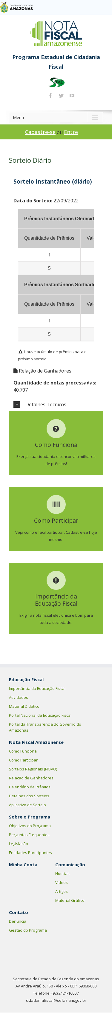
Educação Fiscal (26, 679)
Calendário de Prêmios (29, 787)
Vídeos (61, 882)
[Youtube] (72, 95)
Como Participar (23, 760)
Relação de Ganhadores (45, 370)
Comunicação (70, 864)
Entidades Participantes (30, 852)
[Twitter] (61, 95)
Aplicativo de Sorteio (27, 804)
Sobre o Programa (29, 817)
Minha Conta (23, 864)
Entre (71, 132)
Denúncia (17, 921)
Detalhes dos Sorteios (29, 796)
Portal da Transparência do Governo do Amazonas (45, 727)
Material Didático (24, 706)
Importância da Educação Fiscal (37, 688)
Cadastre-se (40, 132)
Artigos (61, 891)
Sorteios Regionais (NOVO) (33, 769)
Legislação (18, 843)
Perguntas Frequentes (29, 834)
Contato (18, 912)
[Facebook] (50, 95)
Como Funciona (23, 751)
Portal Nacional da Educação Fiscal (40, 715)
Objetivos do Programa (30, 825)
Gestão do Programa (28, 930)
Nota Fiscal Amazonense (36, 742)
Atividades (18, 697)
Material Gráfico (70, 900)
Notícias (62, 873)
